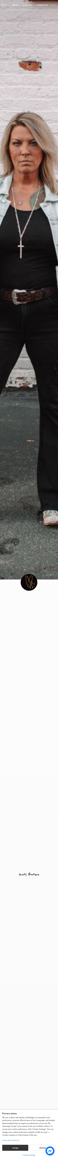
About (15, 5)
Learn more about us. (10, 1140)
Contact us (42, 5)
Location (27, 5)
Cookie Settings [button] (29, 1155)
